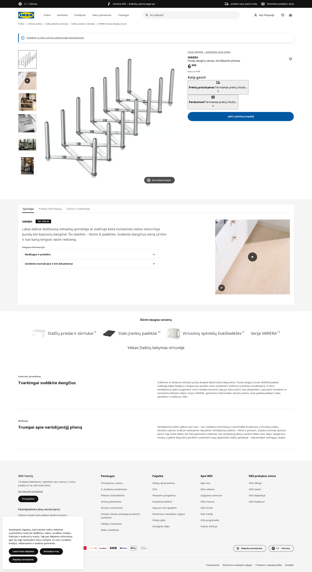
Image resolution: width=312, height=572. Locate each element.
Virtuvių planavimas (111, 501)
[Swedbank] (93, 548)
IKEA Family (207, 514)
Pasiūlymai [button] (79, 15)
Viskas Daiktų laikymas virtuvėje (156, 347)
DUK (154, 489)
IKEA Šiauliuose (257, 501)
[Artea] (123, 548)
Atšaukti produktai (162, 501)
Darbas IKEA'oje (209, 526)
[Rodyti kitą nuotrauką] (171, 118)
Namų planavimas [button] (101, 15)
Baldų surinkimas (110, 529)
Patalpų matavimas (111, 523)
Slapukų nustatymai (23, 559)
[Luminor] (103, 548)
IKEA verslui (207, 507)
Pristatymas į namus (112, 483)
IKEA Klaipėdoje (257, 495)
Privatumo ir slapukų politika (269, 565)
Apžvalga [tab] (28, 209)
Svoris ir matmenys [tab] (78, 209)
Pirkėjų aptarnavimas (163, 483)
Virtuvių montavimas (112, 507)
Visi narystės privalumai (30, 491)
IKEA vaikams (208, 489)
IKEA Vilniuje (255, 483)
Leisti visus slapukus (23, 551)
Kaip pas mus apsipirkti (164, 507)
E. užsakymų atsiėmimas (114, 489)
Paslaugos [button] (123, 15)
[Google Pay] (143, 548)
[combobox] (190, 15)
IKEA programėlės (210, 520)
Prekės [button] (47, 15)
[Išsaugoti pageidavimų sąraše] (290, 59)
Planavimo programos (164, 495)
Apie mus (205, 483)
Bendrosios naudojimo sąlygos (168, 514)
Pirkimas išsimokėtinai (112, 495)
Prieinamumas (213, 565)
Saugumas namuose (211, 495)
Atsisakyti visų (51, 551)
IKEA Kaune (255, 489)
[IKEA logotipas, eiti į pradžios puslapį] (26, 15)
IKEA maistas (207, 501)
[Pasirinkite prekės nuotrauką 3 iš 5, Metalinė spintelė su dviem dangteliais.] (27, 123)
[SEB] (113, 548)
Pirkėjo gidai (158, 520)
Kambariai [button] (62, 15)
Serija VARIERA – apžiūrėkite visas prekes (209, 52)
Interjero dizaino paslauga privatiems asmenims (120, 515)
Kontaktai (289, 565)
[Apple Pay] (133, 548)
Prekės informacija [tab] (50, 209)
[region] (109, 118)
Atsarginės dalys (161, 526)
